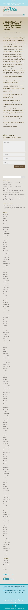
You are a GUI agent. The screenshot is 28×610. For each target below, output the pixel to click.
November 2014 (6, 495)
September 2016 (6, 452)
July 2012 (5, 553)
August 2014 (5, 501)
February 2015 (6, 488)
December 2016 (6, 445)
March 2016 (5, 465)
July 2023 (5, 293)
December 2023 (6, 283)
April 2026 (5, 223)
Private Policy (17, 4)
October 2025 (6, 235)
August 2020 (5, 368)
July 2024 (5, 268)
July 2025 (5, 242)
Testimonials (18, 3)
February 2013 (6, 538)
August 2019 (5, 394)
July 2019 (5, 396)
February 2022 (6, 330)
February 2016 (6, 467)
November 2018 (6, 413)
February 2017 (6, 441)
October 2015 (6, 475)
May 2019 (5, 400)
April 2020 (5, 377)
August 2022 (5, 317)
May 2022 (5, 323)
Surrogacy (5, 567)
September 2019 (6, 392)
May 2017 (5, 435)
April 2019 (5, 403)
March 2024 (5, 276)
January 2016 (6, 469)
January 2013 (6, 540)
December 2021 (6, 334)
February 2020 (6, 381)
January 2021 (6, 358)
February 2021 (6, 355)
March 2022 (5, 328)
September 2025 (6, 238)
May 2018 (5, 424)
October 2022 (6, 313)
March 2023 (5, 302)
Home (4, 3)
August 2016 (5, 454)
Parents (8, 3)
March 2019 (5, 405)
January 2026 (6, 229)
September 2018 (6, 418)
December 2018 (6, 411)
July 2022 (5, 319)
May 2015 (5, 482)
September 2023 (6, 289)
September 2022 (6, 315)
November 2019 (6, 388)
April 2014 (5, 510)
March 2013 (5, 535)
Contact (12, 4)
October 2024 (6, 261)
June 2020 (5, 373)
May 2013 (5, 531)
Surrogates (13, 3)
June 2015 (5, 480)
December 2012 (6, 542)
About (9, 4)
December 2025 (6, 231)
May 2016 (5, 460)
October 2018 (6, 415)
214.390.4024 (8, 579)
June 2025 (5, 244)
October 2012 (6, 546)
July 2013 (5, 527)
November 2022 (6, 310)
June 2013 (5, 529)
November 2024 (6, 259)
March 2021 (5, 353)
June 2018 (5, 422)
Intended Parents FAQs (14, 205)
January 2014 (6, 516)
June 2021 (5, 347)
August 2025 (5, 240)
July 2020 (5, 370)
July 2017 (5, 430)
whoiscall (5, 205)
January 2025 (6, 255)
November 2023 (6, 285)
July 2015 (5, 478)
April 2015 (5, 484)
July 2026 (5, 216)
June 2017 (5, 433)
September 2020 (6, 366)
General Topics (12, 32)
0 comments (19, 32)
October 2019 (6, 390)
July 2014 (5, 503)
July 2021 (5, 345)
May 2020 (5, 375)
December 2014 (6, 493)
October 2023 (6, 287)
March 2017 (5, 439)
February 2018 (6, 428)
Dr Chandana (6, 207)
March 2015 (5, 486)
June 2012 (5, 555)
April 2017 (5, 437)
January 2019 (6, 409)
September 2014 (6, 499)
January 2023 (6, 306)
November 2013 (6, 520)
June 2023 (5, 295)
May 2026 (5, 220)
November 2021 (6, 336)
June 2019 (5, 398)
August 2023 (5, 291)
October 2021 (6, 338)
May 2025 (5, 246)
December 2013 (6, 518)
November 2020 (6, 362)
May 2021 (5, 349)
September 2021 (6, 340)
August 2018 (5, 420)
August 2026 (5, 214)
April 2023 (5, 300)
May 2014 (5, 508)
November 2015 (6, 473)
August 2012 (5, 550)
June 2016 (5, 458)
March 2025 (5, 250)
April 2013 (5, 533)
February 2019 (6, 407)
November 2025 (6, 233)
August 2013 (5, 525)
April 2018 (5, 426)
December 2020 (6, 360)
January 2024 (6, 280)
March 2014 (5, 512)
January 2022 (6, 332)
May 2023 (5, 298)
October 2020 (6, 364)
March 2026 (5, 225)
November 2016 (6, 448)
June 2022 (5, 321)
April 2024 (5, 274)
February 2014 (6, 514)
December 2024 (6, 257)
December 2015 (6, 471)
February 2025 (6, 253)
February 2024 (6, 278)
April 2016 (5, 463)
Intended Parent (6, 562)
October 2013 (6, 523)
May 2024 (5, 272)
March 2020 (5, 379)
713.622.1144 (8, 574)
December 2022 (6, 308)
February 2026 (6, 227)
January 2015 (6, 490)
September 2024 (6, 263)
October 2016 (6, 450)
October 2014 (6, 497)
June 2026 (5, 218)
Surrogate (5, 569)
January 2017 (6, 443)
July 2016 (5, 456)
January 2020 (6, 383)
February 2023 (6, 304)
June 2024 (5, 270)
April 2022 (5, 325)
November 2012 (6, 544)
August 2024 (5, 265)
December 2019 (6, 385)
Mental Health (6, 564)
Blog (23, 3)
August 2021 (5, 343)
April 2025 (5, 248)
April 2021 (5, 351)
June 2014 (5, 505)
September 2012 (6, 548)
